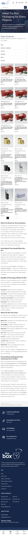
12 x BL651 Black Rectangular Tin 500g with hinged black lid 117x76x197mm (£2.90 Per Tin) (7, 211)
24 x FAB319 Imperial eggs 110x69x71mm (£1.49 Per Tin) (7, 128)
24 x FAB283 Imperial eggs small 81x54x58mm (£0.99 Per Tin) (21, 128)
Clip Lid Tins (18, 175)
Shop (7, 403)
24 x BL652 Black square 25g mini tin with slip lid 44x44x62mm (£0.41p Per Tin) (6, 183)
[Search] (25, 7)
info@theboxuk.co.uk (6, 517)
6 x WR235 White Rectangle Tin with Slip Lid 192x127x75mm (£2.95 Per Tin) (21, 210)
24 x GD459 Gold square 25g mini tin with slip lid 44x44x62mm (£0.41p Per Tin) (20, 156)
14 (17, 217)
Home (2, 403)
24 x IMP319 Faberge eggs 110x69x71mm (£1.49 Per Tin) (7, 81)
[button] (13, 2)
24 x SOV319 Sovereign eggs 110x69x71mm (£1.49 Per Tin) (20, 81)
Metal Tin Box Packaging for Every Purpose (6, 151)
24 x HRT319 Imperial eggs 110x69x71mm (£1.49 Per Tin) (21, 105)
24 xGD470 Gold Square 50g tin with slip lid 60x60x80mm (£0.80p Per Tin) (7, 156)
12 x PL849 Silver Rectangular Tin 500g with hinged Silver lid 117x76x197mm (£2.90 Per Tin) (21, 180)
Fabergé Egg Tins (5, 77)
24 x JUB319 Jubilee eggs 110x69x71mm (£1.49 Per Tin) (6, 105)
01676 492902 (4, 514)
